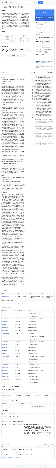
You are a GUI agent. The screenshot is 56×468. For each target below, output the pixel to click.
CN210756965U (5, 353)
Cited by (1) (40, 61)
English (45, 22)
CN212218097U (5, 318)
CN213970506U (5, 333)
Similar (39, 19)
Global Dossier (50, 66)
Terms (33, 466)
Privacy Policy (39, 466)
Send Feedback (18, 466)
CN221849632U (5, 336)
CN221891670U (5, 344)
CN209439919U (5, 316)
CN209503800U (5, 370)
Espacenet (44, 66)
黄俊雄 (41, 24)
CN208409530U (5, 382)
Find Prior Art (50, 17)
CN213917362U (5, 359)
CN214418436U (5, 361)
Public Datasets (26, 466)
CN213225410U (5, 327)
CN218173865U (5, 350)
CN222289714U (5, 339)
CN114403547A (5, 296)
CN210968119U (5, 341)
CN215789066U (5, 356)
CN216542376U (5, 376)
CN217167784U (5, 379)
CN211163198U (5, 373)
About (11, 466)
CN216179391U (5, 324)
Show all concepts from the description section (12, 457)
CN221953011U (5, 367)
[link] (5, 449)
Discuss (37, 67)
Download (45, 444)
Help (45, 466)
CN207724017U (5, 330)
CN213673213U (5, 364)
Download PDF (41, 17)
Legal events (46, 61)
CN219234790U (5, 321)
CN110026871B (5, 347)
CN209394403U (5, 313)
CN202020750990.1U (6, 395)
